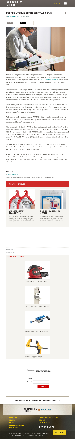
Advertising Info (32, 435)
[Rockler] (44, 410)
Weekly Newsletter (48, 418)
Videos (12, 423)
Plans (12, 420)
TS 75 (42, 177)
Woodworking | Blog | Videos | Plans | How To (14, 3)
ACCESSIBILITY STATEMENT (18, 435)
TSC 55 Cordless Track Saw (49, 80)
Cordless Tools (11, 177)
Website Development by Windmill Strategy (37, 433)
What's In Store (13, 174)
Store (42, 420)
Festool (33, 177)
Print (11, 22)
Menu (65, 3)
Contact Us (44, 423)
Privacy (41, 435)
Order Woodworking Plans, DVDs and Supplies (37, 400)
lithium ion (20, 177)
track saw (27, 177)
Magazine (13, 428)
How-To (13, 418)
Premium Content (17, 425)
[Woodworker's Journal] (30, 410)
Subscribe (57, 3)
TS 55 (38, 177)
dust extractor (49, 177)
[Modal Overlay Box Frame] (37, 376)
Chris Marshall (13, 16)
